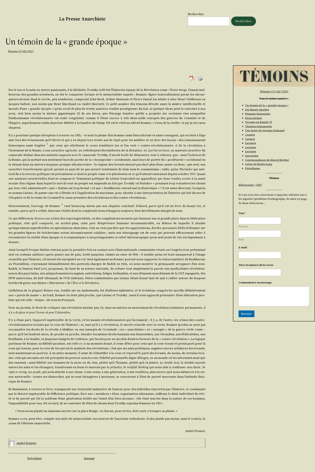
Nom (241, 239)
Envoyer (246, 314)
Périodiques (252, 168)
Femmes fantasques (257, 113)
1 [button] (47, 143)
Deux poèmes (253, 118)
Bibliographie (246, 185)
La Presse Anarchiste (82, 18)
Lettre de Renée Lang (258, 164)
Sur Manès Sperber (257, 109)
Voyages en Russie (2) (258, 122)
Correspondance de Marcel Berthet (267, 160)
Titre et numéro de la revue (256, 265)
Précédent (34, 458)
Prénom (243, 226)
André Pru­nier (26, 443)
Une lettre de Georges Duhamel (264, 130)
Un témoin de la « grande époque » (266, 105)
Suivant (89, 458)
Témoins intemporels (258, 126)
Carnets (250, 134)
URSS (258, 185)
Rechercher (196, 14)
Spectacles (251, 155)
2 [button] (62, 204)
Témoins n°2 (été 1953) (20, 51)
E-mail (244, 247)
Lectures (250, 143)
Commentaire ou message (255, 282)
